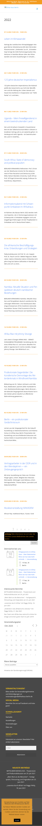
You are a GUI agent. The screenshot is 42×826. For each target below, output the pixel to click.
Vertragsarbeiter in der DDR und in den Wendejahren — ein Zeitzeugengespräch (20, 466)
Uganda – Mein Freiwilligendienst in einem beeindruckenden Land (20, 120)
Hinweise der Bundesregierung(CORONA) (18, 670)
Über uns (9, 727)
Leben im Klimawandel (14, 38)
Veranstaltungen (11, 724)
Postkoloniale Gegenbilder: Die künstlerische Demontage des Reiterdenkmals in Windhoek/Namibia (20, 375)
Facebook (24, 703)
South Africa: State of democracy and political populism (19, 161)
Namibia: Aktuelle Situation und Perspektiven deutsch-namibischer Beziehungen (21, 289)
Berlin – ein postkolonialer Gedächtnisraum (16, 421)
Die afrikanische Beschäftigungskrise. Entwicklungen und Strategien (20, 247)
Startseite (9, 717)
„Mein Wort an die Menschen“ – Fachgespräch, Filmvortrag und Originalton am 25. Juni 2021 (21, 779)
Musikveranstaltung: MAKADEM (18, 507)
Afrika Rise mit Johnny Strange (18, 333)
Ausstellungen (10, 720)
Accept (17, 820)
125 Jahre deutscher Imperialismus (20, 79)
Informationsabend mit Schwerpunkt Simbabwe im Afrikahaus (19, 205)
